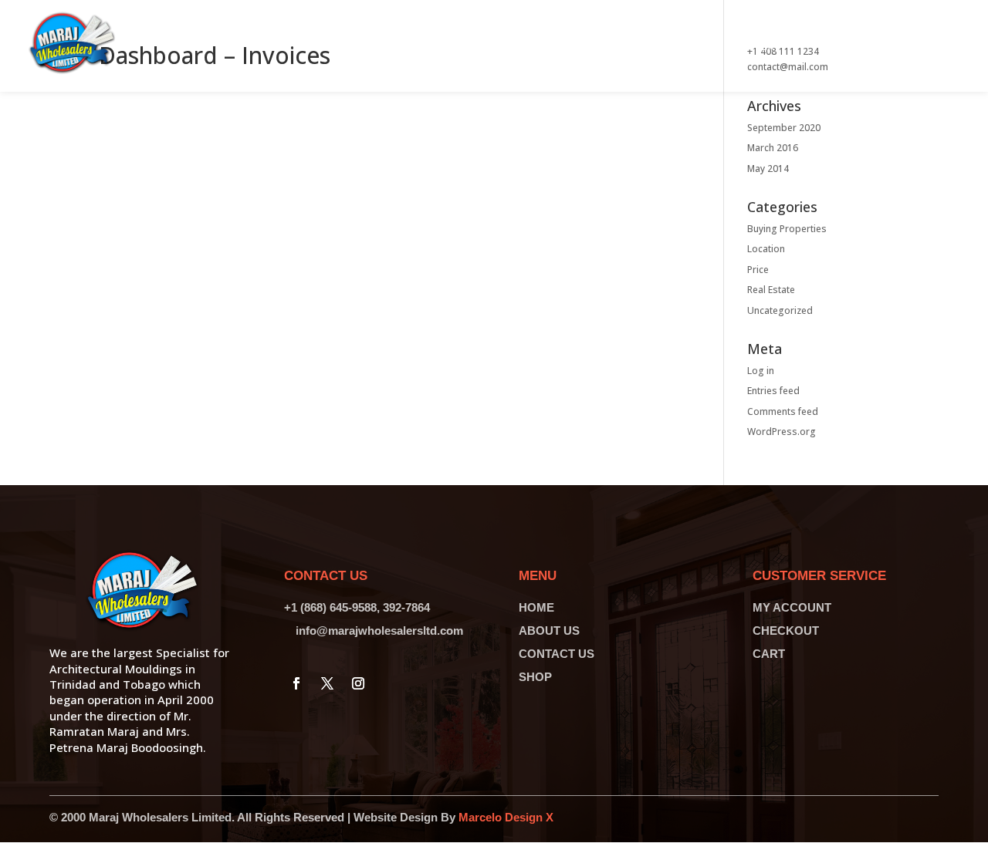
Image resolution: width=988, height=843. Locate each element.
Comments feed (782, 411)
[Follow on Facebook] (296, 683)
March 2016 (772, 147)
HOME (536, 607)
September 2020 (784, 127)
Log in (760, 370)
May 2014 (768, 168)
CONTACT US (556, 653)
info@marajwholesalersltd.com (379, 630)
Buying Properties (787, 228)
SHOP (535, 676)
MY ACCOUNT (792, 607)
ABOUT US (549, 630)
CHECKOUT (786, 630)
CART (769, 653)
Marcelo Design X (505, 817)
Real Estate (771, 289)
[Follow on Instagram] (358, 683)
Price (758, 269)
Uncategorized (780, 310)
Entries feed (773, 390)
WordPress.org (781, 431)
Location (766, 248)
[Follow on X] (327, 683)
